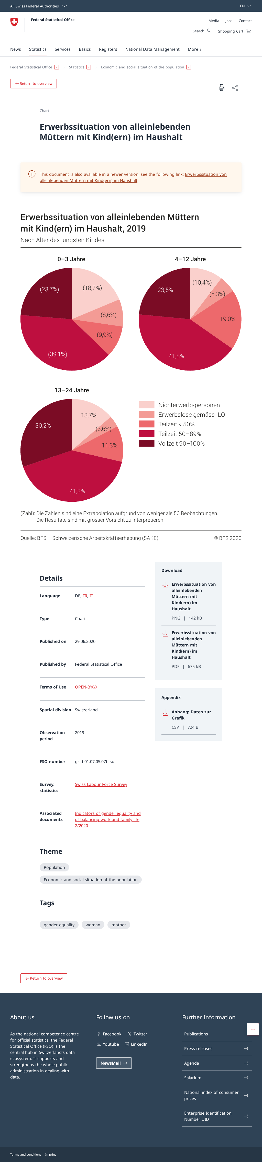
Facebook (112, 1034)
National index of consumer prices (211, 1095)
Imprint (50, 1154)
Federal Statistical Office (52, 19)
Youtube (111, 1044)
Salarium (192, 1078)
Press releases (198, 1048)
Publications (196, 1034)
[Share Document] (235, 88)
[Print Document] (221, 87)
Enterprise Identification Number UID (208, 1116)
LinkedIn (139, 1044)
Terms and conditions (25, 1154)
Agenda (191, 1063)
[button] (15, 49)
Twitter (140, 1034)
